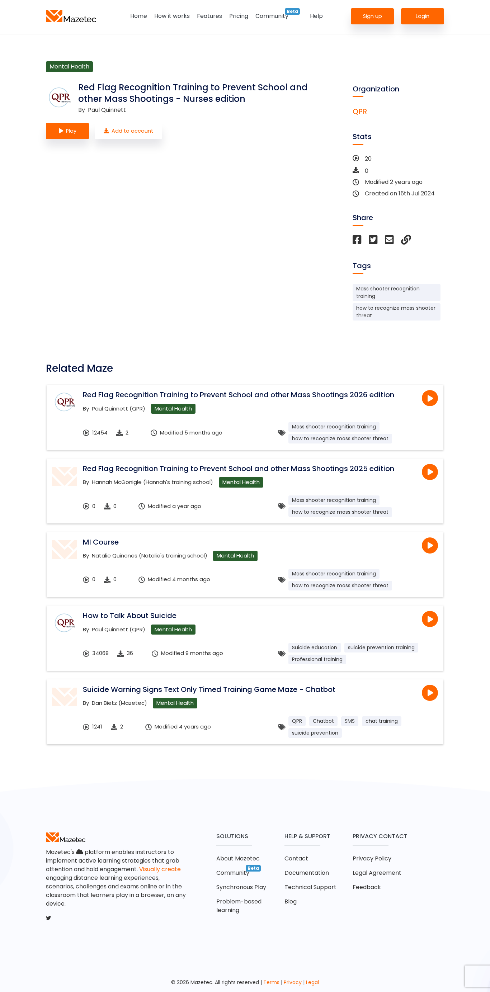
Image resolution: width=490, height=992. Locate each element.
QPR (360, 111)
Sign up (372, 15)
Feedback (367, 887)
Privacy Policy (372, 858)
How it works (172, 16)
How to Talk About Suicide (129, 615)
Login (422, 15)
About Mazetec (238, 858)
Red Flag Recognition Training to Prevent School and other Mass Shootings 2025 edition (238, 468)
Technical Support (310, 887)
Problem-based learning (239, 905)
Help (316, 16)
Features (209, 16)
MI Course (101, 542)
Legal (312, 982)
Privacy (293, 982)
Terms (271, 982)
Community (271, 16)
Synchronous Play (241, 887)
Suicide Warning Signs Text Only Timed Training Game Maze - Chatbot (209, 689)
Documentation (306, 873)
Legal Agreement (377, 873)
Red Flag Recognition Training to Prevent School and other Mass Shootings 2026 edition (238, 394)
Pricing (238, 16)
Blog (290, 901)
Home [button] (138, 16)
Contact (296, 858)
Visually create (160, 869)
